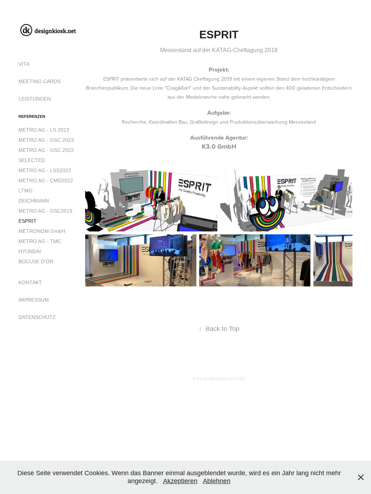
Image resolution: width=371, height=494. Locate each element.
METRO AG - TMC (39, 241)
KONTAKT (30, 282)
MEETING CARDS (39, 81)
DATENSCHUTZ (37, 317)
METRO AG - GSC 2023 (46, 140)
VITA (23, 64)
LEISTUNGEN (34, 99)
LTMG (25, 190)
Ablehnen (216, 481)
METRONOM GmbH (41, 231)
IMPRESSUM (33, 300)
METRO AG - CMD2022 (45, 180)
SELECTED (31, 160)
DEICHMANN (33, 201)
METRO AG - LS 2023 (43, 130)
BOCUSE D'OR (35, 261)
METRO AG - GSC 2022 (46, 150)
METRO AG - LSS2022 (44, 170)
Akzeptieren (180, 481)
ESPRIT (27, 221)
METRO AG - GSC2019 (45, 211)
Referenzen (31, 116)
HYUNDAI (29, 251)
